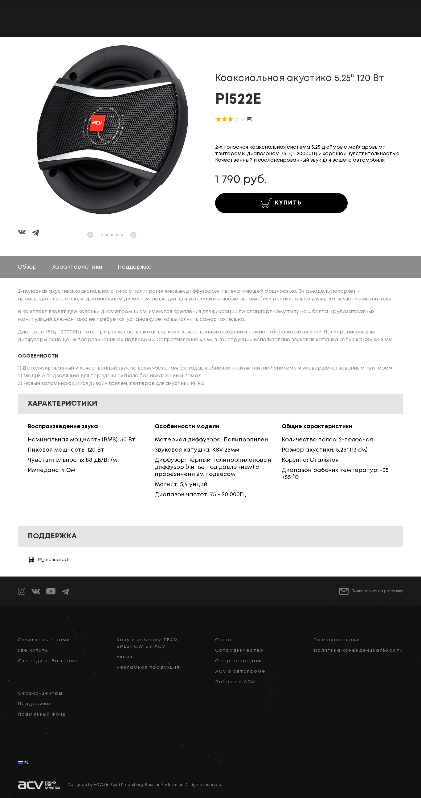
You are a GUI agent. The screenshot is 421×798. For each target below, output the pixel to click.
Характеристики (77, 267)
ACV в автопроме (240, 671)
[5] (243, 119)
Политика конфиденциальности (358, 650)
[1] (218, 119)
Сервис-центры (40, 693)
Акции (124, 657)
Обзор (27, 267)
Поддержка (135, 267)
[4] (237, 119)
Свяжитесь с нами (44, 640)
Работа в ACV (235, 682)
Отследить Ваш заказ (49, 661)
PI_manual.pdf (54, 560)
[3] (230, 119)
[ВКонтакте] (25, 233)
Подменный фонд (42, 714)
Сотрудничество (239, 650)
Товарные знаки (336, 640)
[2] (224, 119)
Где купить (33, 650)
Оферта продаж (238, 661)
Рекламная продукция (148, 667)
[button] (102, 235)
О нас (223, 640)
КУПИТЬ (288, 203)
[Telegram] (35, 233)
